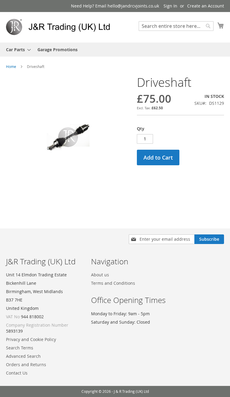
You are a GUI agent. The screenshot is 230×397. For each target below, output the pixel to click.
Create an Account (205, 6)
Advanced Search (23, 356)
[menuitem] (16, 50)
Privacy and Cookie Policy (31, 339)
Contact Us (17, 373)
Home (11, 66)
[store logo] (60, 27)
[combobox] (176, 26)
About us (100, 275)
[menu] (115, 50)
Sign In (170, 6)
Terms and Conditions (113, 283)
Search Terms (19, 348)
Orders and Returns (26, 364)
